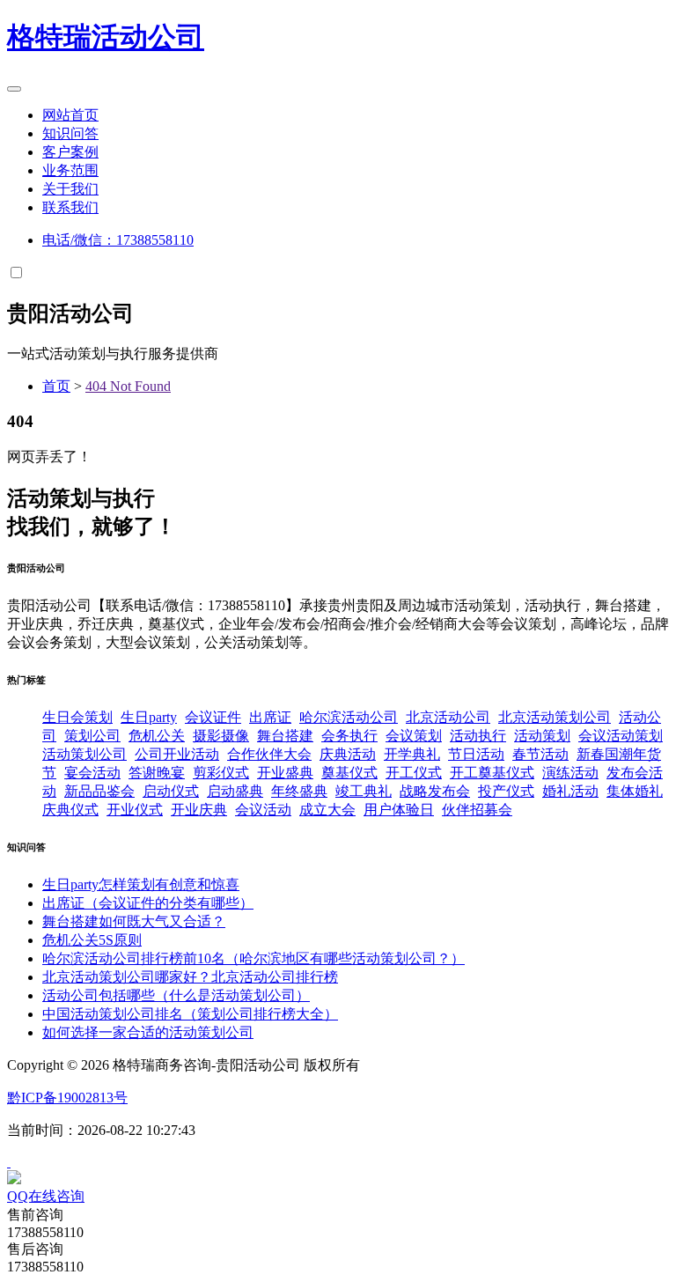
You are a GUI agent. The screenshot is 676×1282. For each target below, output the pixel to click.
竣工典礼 (363, 791)
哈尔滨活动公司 (348, 717)
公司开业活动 (177, 754)
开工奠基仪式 (492, 772)
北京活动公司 (448, 717)
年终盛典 (299, 791)
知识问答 (70, 133)
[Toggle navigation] (14, 89)
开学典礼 (412, 754)
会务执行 (349, 735)
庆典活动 (348, 754)
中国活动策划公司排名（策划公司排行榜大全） (190, 1013)
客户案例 (70, 151)
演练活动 (570, 772)
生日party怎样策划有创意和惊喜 (140, 884)
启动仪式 (171, 791)
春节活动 (540, 754)
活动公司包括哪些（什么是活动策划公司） (176, 995)
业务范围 (70, 170)
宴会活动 (92, 772)
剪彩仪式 (221, 772)
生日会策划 (77, 717)
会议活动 (263, 809)
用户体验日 (399, 809)
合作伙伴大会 (269, 754)
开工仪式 (414, 772)
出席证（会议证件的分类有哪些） (148, 902)
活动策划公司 (84, 754)
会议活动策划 (620, 735)
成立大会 (327, 809)
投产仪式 (506, 791)
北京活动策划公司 (554, 717)
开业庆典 (199, 809)
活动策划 (542, 735)
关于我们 (70, 188)
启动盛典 (235, 791)
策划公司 (92, 735)
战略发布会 (435, 791)
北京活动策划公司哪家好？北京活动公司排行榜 (190, 976)
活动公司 (105, 37)
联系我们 (70, 207)
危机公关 (157, 735)
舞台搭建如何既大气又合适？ (133, 921)
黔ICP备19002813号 (67, 1097)
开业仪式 (135, 809)
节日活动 (476, 754)
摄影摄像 (221, 735)
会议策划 (414, 735)
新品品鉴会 (99, 791)
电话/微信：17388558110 (118, 239)
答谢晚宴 (157, 772)
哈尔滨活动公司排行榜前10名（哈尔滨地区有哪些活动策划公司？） (253, 958)
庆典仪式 (70, 809)
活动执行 (478, 735)
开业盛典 (285, 772)
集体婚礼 (634, 791)
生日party (149, 717)
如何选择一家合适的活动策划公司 (148, 1032)
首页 (56, 386)
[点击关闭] (9, 1161)
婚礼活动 (570, 791)
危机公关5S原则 (92, 939)
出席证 (270, 717)
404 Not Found (128, 386)
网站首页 (70, 114)
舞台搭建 (285, 735)
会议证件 (213, 717)
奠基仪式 (349, 772)
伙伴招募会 (477, 809)
